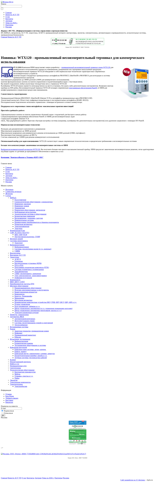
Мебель (17, 374)
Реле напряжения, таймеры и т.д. (27, 306)
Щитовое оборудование (19, 286)
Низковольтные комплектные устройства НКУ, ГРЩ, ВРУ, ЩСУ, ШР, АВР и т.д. (46, 302)
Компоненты (20, 294)
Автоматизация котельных (25, 319)
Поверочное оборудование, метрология (30, 210)
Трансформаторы (21, 271)
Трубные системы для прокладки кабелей (31, 358)
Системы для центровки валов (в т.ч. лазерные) (33, 249)
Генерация (19, 261)
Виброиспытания (21, 341)
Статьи (8, 196)
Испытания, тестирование (20, 339)
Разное (12, 329)
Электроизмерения (22, 226)
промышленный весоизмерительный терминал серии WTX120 (86, 67)
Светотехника (15, 368)
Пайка (17, 378)
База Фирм (9, 396)
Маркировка (19, 298)
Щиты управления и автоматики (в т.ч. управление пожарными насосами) (43, 308)
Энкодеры (18, 228)
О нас (7, 171)
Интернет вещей (16, 239)
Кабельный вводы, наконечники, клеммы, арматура (35, 354)
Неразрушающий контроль (20, 362)
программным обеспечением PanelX (83, 88)
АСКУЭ (18, 259)
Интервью (9, 189)
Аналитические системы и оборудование (30, 214)
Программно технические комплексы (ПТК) (32, 267)
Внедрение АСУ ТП (18, 255)
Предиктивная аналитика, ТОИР (27, 237)
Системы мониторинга (19, 241)
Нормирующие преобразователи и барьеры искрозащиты (37, 222)
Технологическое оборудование (22, 370)
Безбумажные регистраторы (25, 212)
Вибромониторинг (17, 245)
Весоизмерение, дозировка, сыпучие (29, 218)
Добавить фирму (11, 398)
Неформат (18, 333)
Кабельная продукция (18, 347)
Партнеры (9, 180)
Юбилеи (18, 337)
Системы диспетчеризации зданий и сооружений (34, 323)
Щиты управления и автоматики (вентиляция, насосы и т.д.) (38, 310)
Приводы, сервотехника (19, 315)
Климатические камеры (24, 343)
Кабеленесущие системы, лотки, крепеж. (30, 349)
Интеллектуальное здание (25, 321)
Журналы (9, 194)
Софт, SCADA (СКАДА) (19, 233)
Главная (4, 37)
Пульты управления (22, 304)
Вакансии (9, 402)
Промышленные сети (18, 366)
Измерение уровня (22, 206)
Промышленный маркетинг (25, 335)
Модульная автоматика (23, 300)
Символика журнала (13, 192)
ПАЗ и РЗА (19, 265)
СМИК (17, 251)
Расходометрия (20, 200)
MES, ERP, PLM (21, 235)
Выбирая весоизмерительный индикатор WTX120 (20, 149)
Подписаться (9, 411)
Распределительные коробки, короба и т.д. (31, 356)
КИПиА (13, 198)
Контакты (9, 174)
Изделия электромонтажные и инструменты (32, 290)
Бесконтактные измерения (25, 216)
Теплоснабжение (21, 325)
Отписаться (8, 413)
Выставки (9, 400)
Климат (13, 360)
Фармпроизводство (17, 230)
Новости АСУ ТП (14, 37)
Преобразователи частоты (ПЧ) (22, 284)
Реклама (8, 182)
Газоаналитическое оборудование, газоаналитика (34, 202)
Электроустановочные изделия (26, 313)
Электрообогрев (21, 386)
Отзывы (8, 394)
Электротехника (16, 384)
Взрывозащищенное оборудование (28, 288)
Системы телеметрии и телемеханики (29, 269)
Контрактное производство (25, 372)
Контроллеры (15, 253)
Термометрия (20, 208)
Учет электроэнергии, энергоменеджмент (31, 276)
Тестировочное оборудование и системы (30, 345)
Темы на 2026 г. (11, 178)
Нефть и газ (14, 364)
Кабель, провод (20, 351)
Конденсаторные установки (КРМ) (28, 263)
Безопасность (15, 280)
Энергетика (14, 257)
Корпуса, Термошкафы (23, 296)
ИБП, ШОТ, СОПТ (17, 282)
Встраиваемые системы (19, 327)
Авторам (8, 176)
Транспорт (19, 243)
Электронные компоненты (20, 382)
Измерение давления (23, 204)
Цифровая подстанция (23, 278)
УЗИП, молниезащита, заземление (28, 274)
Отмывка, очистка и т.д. (24, 376)
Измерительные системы (24, 220)
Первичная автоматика (23, 224)
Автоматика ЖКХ (17, 317)
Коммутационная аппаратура (26, 292)
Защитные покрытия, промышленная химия (32, 331)
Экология (13, 380)
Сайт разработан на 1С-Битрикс (132, 480)
